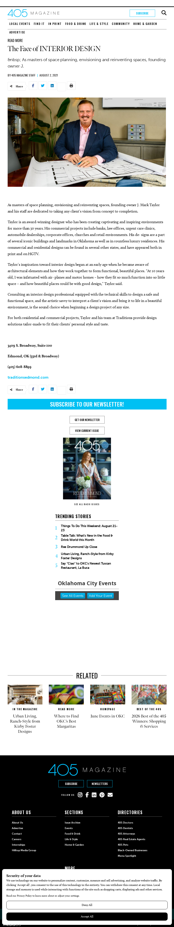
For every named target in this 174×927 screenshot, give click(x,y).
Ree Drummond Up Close (79, 547)
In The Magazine (25, 709)
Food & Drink (75, 23)
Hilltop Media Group (24, 850)
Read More (15, 40)
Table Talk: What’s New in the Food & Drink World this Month (87, 538)
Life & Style (99, 23)
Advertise (17, 32)
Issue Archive (72, 822)
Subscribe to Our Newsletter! (87, 404)
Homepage (107, 709)
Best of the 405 (149, 709)
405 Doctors (125, 822)
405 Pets (123, 844)
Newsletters (100, 784)
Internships (18, 844)
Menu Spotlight (127, 855)
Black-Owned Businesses (132, 850)
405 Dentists (125, 828)
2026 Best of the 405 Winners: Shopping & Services (149, 721)
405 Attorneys (126, 833)
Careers (16, 839)
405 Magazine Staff (23, 75)
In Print (55, 23)
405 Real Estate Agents (131, 839)
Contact (17, 833)
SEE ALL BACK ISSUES (87, 504)
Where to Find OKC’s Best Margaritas (66, 721)
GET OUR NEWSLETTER (87, 420)
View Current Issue (87, 430)
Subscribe (142, 13)
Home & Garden (145, 23)
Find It (39, 23)
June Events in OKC (108, 716)
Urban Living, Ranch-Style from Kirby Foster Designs (87, 556)
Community (121, 23)
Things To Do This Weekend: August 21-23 (89, 528)
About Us (17, 822)
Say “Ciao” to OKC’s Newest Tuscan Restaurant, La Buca (86, 566)
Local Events (19, 23)
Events (69, 828)
